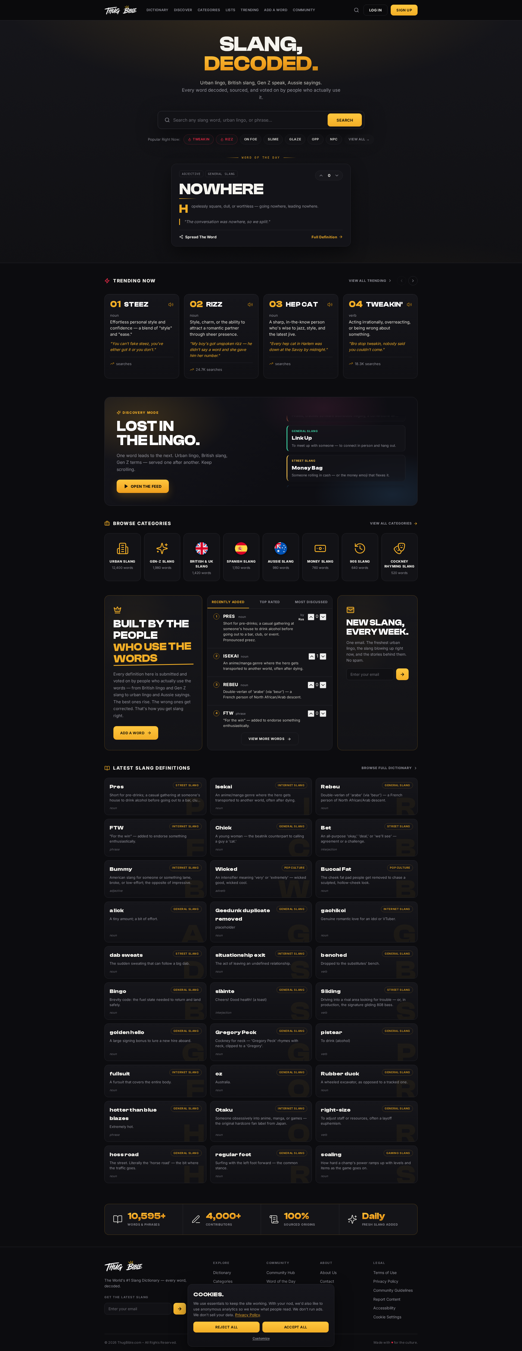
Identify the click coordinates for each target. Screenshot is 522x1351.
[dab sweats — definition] (155, 962)
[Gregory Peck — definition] (261, 1042)
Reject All (226, 1327)
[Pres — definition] (155, 796)
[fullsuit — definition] (155, 1081)
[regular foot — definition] (261, 1164)
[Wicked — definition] (261, 878)
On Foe (250, 139)
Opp (315, 139)
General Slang (397, 785)
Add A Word (275, 10)
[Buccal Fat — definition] (366, 878)
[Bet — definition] (366, 837)
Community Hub (280, 1272)
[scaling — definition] (366, 1164)
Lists (230, 10)
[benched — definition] (366, 962)
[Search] (356, 10)
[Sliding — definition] (366, 1001)
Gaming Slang (398, 1153)
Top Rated (270, 602)
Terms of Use (385, 1272)
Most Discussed (311, 602)
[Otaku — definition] (261, 1121)
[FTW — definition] (155, 837)
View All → (359, 139)
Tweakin (201, 139)
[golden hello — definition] (155, 1042)
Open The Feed (146, 486)
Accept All (295, 1327)
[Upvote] (321, 175)
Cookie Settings (387, 1317)
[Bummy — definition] (155, 878)
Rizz (229, 139)
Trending (250, 10)
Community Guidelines (393, 1290)
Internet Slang (291, 785)
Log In (375, 10)
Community (304, 10)
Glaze (295, 139)
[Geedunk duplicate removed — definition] (261, 922)
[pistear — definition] (366, 1042)
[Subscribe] (402, 674)
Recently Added (228, 602)
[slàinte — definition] (261, 1001)
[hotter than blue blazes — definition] (155, 1121)
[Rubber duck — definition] (366, 1081)
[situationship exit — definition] (261, 962)
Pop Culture (294, 867)
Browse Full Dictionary (387, 768)
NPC (334, 139)
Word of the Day (281, 1281)
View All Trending (367, 281)
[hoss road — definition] (155, 1164)
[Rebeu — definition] (366, 796)
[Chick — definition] (261, 837)
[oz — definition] (261, 1081)
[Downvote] (337, 175)
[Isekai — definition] (261, 796)
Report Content (386, 1299)
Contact (327, 1281)
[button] (413, 280)
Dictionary (158, 10)
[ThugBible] (120, 10)
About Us (328, 1272)
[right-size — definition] (366, 1121)
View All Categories (391, 523)
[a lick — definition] (155, 922)
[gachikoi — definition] (366, 922)
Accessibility (384, 1308)
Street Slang (187, 785)
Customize (261, 1338)
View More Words (266, 739)
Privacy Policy (385, 1281)
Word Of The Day (261, 157)
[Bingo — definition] (155, 1001)
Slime (273, 139)
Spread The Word (201, 237)
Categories (209, 10)
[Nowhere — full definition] (261, 205)
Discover (183, 10)
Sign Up (404, 10)
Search (345, 120)
